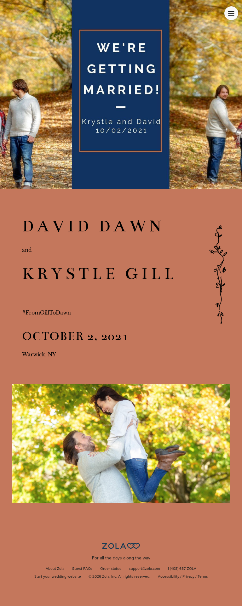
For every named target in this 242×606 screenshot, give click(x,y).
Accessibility (168, 577)
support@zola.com (144, 569)
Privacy (188, 577)
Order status (110, 569)
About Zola (55, 569)
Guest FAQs (82, 569)
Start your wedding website (57, 577)
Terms (203, 577)
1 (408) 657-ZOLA (182, 569)
